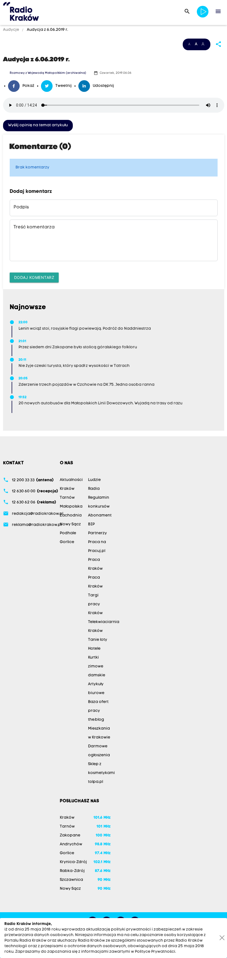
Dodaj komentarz (34, 277)
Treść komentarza (34, 227)
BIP (91, 524)
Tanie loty (97, 640)
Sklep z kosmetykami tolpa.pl (101, 773)
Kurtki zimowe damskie (96, 666)
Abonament (100, 515)
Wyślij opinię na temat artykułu (38, 125)
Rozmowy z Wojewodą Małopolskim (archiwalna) (48, 73)
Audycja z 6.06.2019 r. (47, 30)
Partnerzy (97, 533)
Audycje (11, 30)
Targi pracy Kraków (95, 604)
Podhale (68, 533)
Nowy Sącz (70, 524)
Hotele (94, 649)
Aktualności (71, 480)
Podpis (21, 207)
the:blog (96, 720)
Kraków (67, 489)
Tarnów (67, 498)
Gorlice (67, 542)
